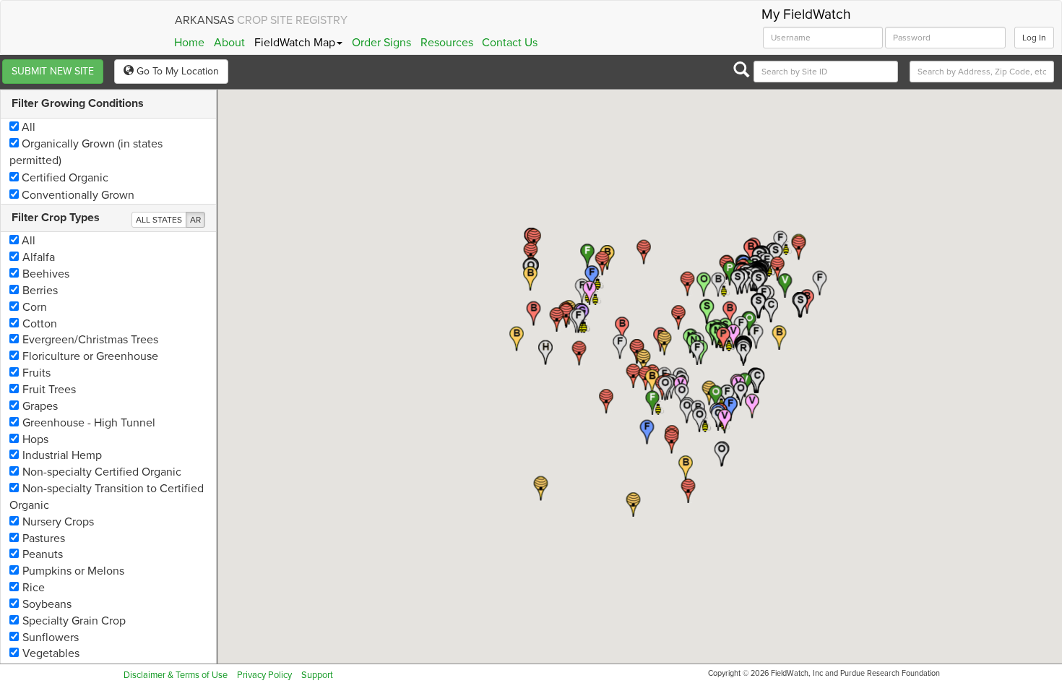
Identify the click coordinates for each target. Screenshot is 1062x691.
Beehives (45, 274)
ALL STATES (159, 220)
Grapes (40, 406)
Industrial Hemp (62, 455)
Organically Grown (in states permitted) (86, 152)
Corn (34, 307)
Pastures (43, 538)
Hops (35, 439)
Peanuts (42, 554)
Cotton (39, 324)
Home (189, 42)
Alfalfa (38, 257)
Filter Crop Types (56, 217)
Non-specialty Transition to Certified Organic (106, 496)
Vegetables (50, 653)
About (229, 42)
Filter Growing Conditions (78, 103)
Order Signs (381, 42)
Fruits (36, 373)
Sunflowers (50, 637)
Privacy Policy (264, 675)
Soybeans (47, 604)
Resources (446, 42)
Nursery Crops (58, 522)
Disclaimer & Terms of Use (176, 675)
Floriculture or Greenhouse (90, 356)
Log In (1034, 38)
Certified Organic (63, 178)
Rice (33, 587)
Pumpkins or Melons (73, 571)
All (27, 127)
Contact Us (510, 42)
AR (195, 220)
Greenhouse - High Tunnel (88, 423)
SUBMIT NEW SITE (53, 71)
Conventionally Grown (76, 195)
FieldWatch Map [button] (294, 42)
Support (317, 675)
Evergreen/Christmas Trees (90, 339)
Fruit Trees (49, 389)
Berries (40, 290)
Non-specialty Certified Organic (101, 472)
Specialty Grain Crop (74, 621)
